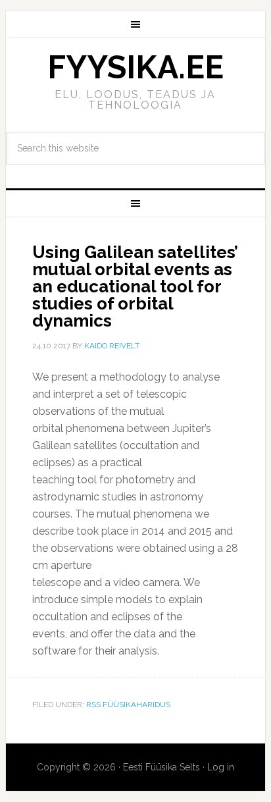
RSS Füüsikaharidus (128, 704)
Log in (220, 767)
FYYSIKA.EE (135, 67)
